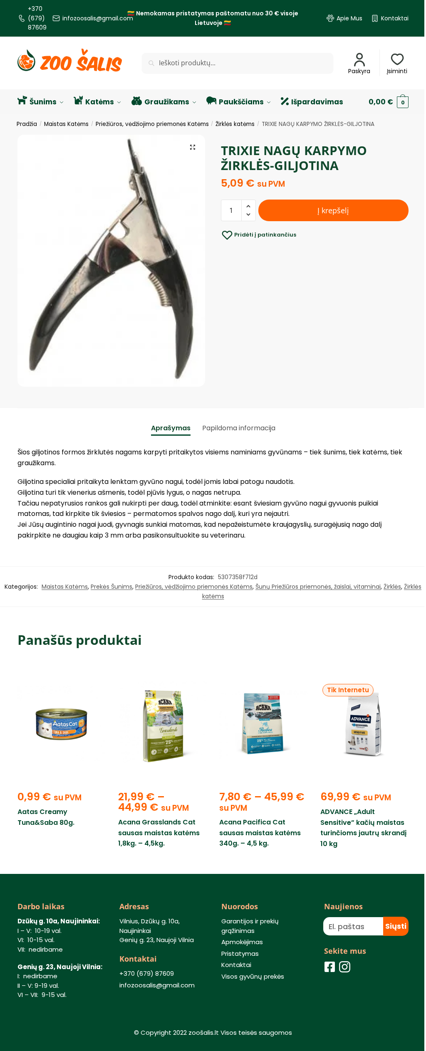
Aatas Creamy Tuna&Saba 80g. (45, 817)
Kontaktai (395, 18)
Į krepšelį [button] (61, 863)
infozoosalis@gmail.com (97, 18)
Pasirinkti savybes (162, 863)
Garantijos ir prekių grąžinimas (250, 926)
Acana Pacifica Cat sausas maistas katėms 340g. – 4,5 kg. (260, 833)
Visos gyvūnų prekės (252, 976)
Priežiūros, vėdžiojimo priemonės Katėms (152, 124)
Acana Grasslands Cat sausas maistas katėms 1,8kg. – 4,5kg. (159, 833)
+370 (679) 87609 (37, 18)
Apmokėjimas (242, 942)
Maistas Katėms (66, 124)
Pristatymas (240, 953)
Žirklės (392, 586)
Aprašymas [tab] (171, 428)
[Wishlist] (93, 674)
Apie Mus (349, 18)
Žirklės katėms (235, 124)
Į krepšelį (333, 210)
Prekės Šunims (111, 586)
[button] (192, 147)
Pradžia (27, 124)
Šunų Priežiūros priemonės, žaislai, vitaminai (318, 586)
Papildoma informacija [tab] (238, 428)
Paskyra (359, 71)
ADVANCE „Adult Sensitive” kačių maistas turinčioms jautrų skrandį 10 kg (363, 828)
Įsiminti (397, 71)
